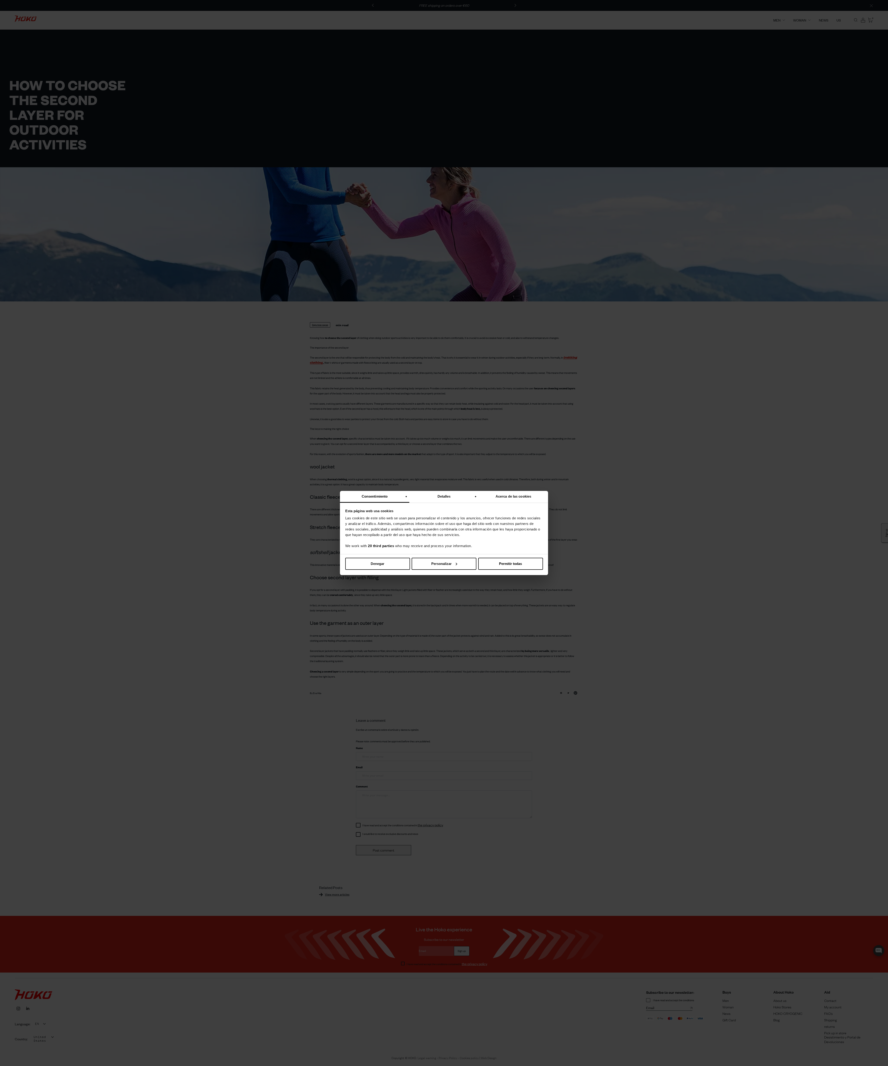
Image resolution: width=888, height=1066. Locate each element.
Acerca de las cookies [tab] (513, 496)
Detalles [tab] (444, 496)
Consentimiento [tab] (375, 496)
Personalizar (441, 564)
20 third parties (381, 546)
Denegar (377, 564)
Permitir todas (510, 564)
